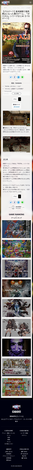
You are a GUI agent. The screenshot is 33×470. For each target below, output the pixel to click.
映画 (9, 439)
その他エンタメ (8, 444)
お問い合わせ (8, 451)
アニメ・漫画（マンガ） (9, 433)
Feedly (25, 458)
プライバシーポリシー (9, 456)
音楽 (9, 437)
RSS (25, 456)
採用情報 (8, 458)
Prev (15, 99)
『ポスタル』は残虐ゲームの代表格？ (14, 88)
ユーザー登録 (24, 433)
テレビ (9, 441)
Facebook (25, 454)
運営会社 (8, 460)
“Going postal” (8, 91)
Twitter (25, 451)
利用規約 (8, 454)
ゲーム (9, 435)
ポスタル (6, 93)
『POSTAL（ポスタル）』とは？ (12, 86)
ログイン (24, 435)
